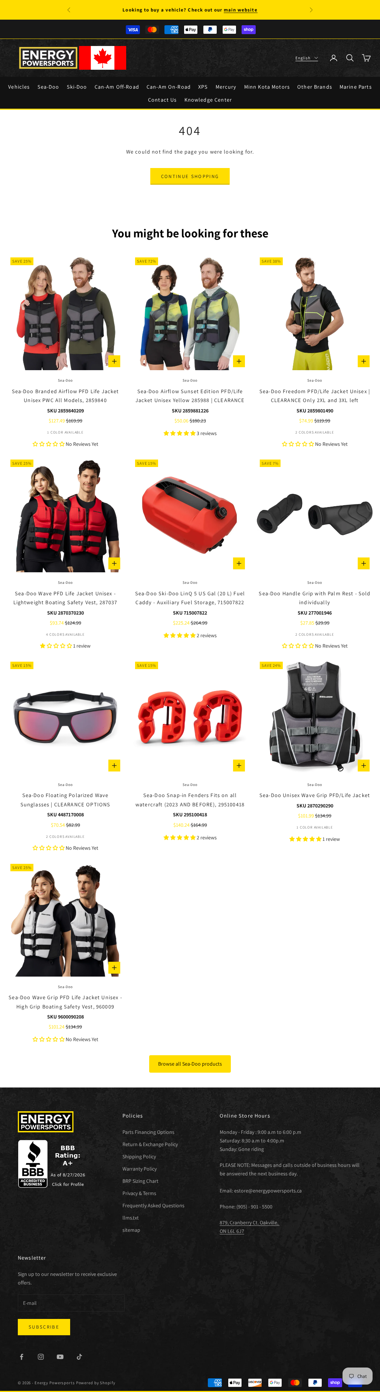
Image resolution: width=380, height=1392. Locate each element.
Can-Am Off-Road (117, 86)
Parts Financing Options (148, 1132)
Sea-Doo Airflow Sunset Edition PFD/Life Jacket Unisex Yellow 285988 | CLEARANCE (190, 396)
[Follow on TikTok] (79, 1356)
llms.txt (130, 1217)
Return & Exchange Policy (150, 1144)
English (303, 57)
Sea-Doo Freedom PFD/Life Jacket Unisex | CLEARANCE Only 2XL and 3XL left (314, 396)
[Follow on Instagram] (41, 1356)
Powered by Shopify (95, 1382)
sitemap (131, 1230)
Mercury (226, 86)
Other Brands (314, 86)
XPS (203, 86)
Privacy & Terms (139, 1193)
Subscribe (44, 1327)
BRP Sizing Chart (140, 1181)
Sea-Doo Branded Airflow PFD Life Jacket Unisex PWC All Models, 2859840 (65, 396)
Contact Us (162, 99)
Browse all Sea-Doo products (190, 1063)
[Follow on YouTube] (60, 1356)
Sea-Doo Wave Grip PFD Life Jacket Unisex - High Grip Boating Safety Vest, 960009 (65, 1002)
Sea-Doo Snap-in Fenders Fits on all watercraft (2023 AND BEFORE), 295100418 (190, 799)
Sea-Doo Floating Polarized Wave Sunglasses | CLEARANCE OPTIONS (65, 799)
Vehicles (19, 86)
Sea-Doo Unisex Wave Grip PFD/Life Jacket (314, 795)
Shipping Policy (139, 1156)
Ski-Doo (77, 86)
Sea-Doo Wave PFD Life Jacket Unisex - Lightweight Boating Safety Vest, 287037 (65, 598)
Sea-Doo (48, 86)
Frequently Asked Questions (153, 1205)
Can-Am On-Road (169, 86)
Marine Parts (356, 86)
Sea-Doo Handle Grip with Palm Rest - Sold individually (314, 598)
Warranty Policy (139, 1168)
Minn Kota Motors (267, 86)
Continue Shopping (190, 176)
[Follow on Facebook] (21, 1356)
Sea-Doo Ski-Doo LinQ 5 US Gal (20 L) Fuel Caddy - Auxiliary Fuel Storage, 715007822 (190, 598)
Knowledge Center (208, 99)
